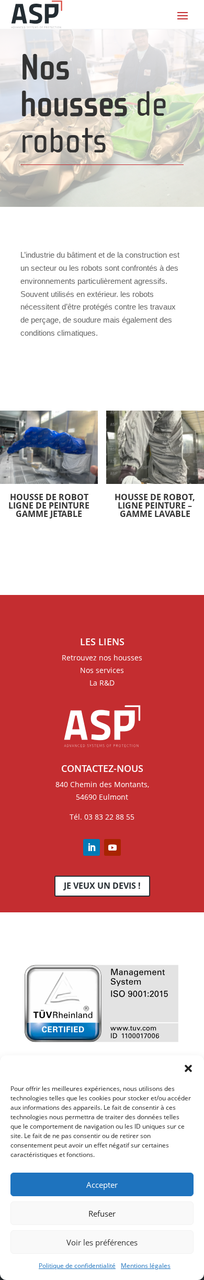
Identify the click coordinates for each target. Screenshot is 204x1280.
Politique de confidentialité (77, 1265)
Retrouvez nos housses (102, 658)
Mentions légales (146, 1265)
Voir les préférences (102, 1242)
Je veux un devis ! (102, 885)
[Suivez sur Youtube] (112, 847)
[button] (188, 1068)
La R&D (102, 683)
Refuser (102, 1213)
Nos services (102, 670)
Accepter (102, 1184)
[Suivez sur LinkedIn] (91, 847)
